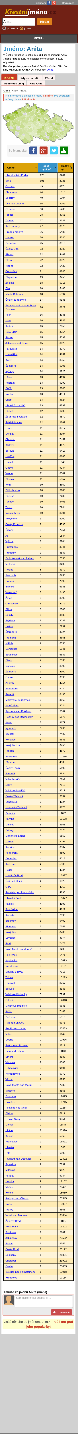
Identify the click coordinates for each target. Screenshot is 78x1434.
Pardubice (11, 348)
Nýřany (9, 371)
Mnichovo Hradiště (16, 1005)
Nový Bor (10, 932)
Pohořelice (11, 909)
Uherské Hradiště (15, 405)
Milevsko (10, 1170)
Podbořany (11, 852)
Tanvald (9, 462)
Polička (9, 1175)
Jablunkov (11, 1238)
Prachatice (11, 1141)
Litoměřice (11, 354)
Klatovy (9, 445)
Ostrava (10, 186)
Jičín (8, 484)
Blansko (10, 586)
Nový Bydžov (12, 745)
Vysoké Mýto (12, 513)
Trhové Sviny (12, 1119)
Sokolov (10, 197)
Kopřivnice (11, 960)
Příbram (10, 382)
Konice (9, 1136)
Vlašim (9, 1187)
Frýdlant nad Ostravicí (18, 1158)
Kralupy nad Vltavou (16, 1198)
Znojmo (9, 282)
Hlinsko (9, 1147)
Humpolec (11, 1277)
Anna (50, 69)
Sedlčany (10, 1255)
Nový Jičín (11, 332)
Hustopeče (11, 547)
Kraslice (10, 847)
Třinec (9, 377)
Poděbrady (11, 688)
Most (8, 320)
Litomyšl (10, 983)
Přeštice (10, 762)
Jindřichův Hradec (15, 1028)
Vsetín (9, 473)
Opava (9, 467)
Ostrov (9, 677)
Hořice (9, 1192)
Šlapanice (11, 277)
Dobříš (9, 1039)
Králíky (9, 1209)
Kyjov (8, 360)
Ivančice (10, 666)
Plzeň (8, 260)
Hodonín (10, 581)
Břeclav (9, 479)
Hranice (9, 1181)
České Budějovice (15, 299)
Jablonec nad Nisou (16, 343)
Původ (49, 78)
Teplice (9, 214)
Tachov (9, 501)
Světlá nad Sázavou (16, 1045)
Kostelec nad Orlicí (16, 1107)
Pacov (9, 1243)
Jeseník (9, 694)
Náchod (9, 394)
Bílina (8, 609)
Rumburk (10, 552)
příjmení (13, 28)
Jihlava (9, 254)
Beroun (9, 450)
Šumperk (10, 365)
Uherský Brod (13, 898)
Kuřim (8, 1011)
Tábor (8, 507)
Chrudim (10, 439)
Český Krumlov (14, 524)
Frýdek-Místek (13, 422)
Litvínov (9, 433)
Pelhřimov (11, 955)
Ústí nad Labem (14, 203)
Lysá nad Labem (14, 1051)
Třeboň (9, 750)
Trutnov (9, 220)
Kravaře (10, 915)
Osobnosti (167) (14, 83)
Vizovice (10, 1062)
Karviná (9, 818)
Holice (9, 870)
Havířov (9, 456)
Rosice (9, 569)
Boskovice (11, 756)
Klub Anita (36, 83)
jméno (28, 28)
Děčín (8, 388)
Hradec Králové (14, 232)
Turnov (9, 841)
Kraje (15, 90)
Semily (9, 615)
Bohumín (10, 1096)
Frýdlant (10, 620)
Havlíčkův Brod (14, 875)
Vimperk (10, 1090)
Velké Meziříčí (13, 779)
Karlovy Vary (12, 226)
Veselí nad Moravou (16, 1215)
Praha (23, 90)
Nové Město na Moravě (18, 949)
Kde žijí (9, 78)
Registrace (68, 2)
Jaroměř (10, 773)
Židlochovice (12, 490)
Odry (8, 887)
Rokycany (11, 518)
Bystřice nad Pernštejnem (20, 1272)
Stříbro (9, 1056)
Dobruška (11, 858)
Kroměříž (10, 637)
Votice (8, 1034)
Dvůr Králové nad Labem (19, 558)
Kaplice (9, 903)
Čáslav (9, 1266)
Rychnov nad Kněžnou (18, 711)
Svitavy (9, 830)
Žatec (8, 598)
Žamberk (10, 671)
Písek (8, 660)
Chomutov (11, 192)
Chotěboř (10, 1260)
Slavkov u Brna (14, 971)
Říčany (9, 530)
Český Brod (12, 1249)
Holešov (10, 1102)
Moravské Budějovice (17, 700)
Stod (8, 943)
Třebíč (9, 411)
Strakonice (11, 654)
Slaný (8, 785)
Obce (6, 90)
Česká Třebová (14, 796)
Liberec (9, 237)
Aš (6, 535)
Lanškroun (11, 802)
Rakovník (10, 575)
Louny (9, 428)
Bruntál (9, 734)
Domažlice (11, 649)
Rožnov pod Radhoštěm (19, 717)
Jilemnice (10, 926)
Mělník (9, 643)
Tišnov (9, 977)
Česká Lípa (12, 249)
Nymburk (10, 728)
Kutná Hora (12, 705)
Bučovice (10, 1017)
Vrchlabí (10, 564)
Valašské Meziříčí (15, 790)
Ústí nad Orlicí (13, 881)
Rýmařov (10, 1164)
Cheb (8, 399)
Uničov (9, 626)
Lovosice (10, 937)
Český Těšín (12, 768)
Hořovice (10, 739)
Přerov (9, 337)
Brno (8, 181)
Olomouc (10, 209)
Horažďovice (12, 1073)
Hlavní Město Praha (16, 175)
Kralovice (10, 864)
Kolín (8, 314)
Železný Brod (13, 1221)
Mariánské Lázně (15, 835)
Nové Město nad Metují (18, 1085)
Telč (7, 1153)
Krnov (8, 722)
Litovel (9, 1124)
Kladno (9, 265)
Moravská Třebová (16, 807)
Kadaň (9, 326)
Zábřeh (9, 683)
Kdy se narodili (29, 78)
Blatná (9, 1113)
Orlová (9, 1000)
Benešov (10, 813)
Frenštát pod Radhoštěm (19, 892)
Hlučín (9, 1130)
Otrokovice (11, 603)
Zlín (7, 288)
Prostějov (10, 243)
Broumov (10, 920)
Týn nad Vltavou (14, 1022)
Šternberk (11, 632)
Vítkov (9, 1079)
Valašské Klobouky (16, 994)
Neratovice (11, 966)
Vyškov (9, 541)
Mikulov (9, 824)
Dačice (9, 1204)
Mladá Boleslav (14, 294)
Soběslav (10, 1232)
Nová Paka (11, 1226)
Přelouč (9, 496)
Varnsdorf (11, 592)
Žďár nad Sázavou (16, 416)
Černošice (11, 271)
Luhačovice (12, 1068)
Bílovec (9, 988)
